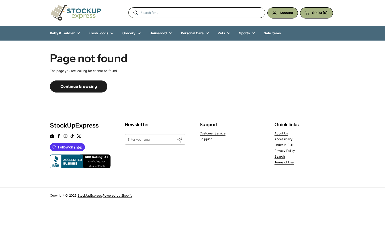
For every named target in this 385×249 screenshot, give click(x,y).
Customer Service (212, 133)
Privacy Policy (284, 150)
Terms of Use (284, 162)
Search (279, 156)
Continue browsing (78, 86)
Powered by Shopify (117, 195)
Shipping (206, 139)
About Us (281, 133)
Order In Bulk (284, 145)
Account (286, 13)
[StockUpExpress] (76, 12)
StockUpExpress (90, 195)
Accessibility (283, 139)
